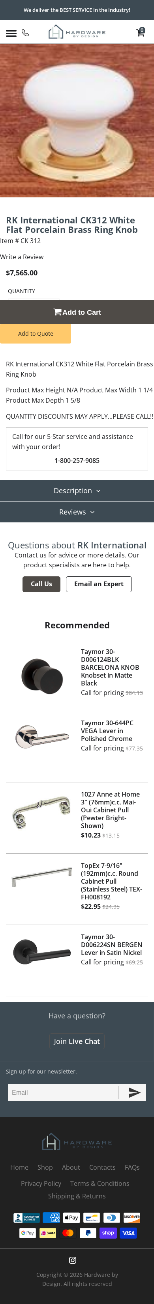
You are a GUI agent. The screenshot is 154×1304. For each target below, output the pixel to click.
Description (73, 490)
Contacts (102, 1167)
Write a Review (21, 257)
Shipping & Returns (77, 1196)
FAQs (132, 1167)
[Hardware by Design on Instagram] (72, 1260)
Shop (45, 1167)
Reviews (72, 511)
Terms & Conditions (100, 1183)
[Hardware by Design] (77, 31)
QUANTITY (21, 291)
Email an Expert (99, 584)
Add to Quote (35, 333)
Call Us (41, 584)
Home (19, 1167)
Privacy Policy (41, 1183)
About (71, 1167)
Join (77, 1041)
